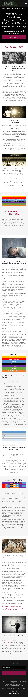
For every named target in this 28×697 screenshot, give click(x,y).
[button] (26, 3)
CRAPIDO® (8, 642)
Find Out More (14, 37)
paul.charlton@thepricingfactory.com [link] (14, 9)
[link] (9, 3)
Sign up (14, 673)
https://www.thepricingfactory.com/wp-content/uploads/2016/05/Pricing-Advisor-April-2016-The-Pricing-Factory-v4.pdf (13, 608)
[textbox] (14, 667)
